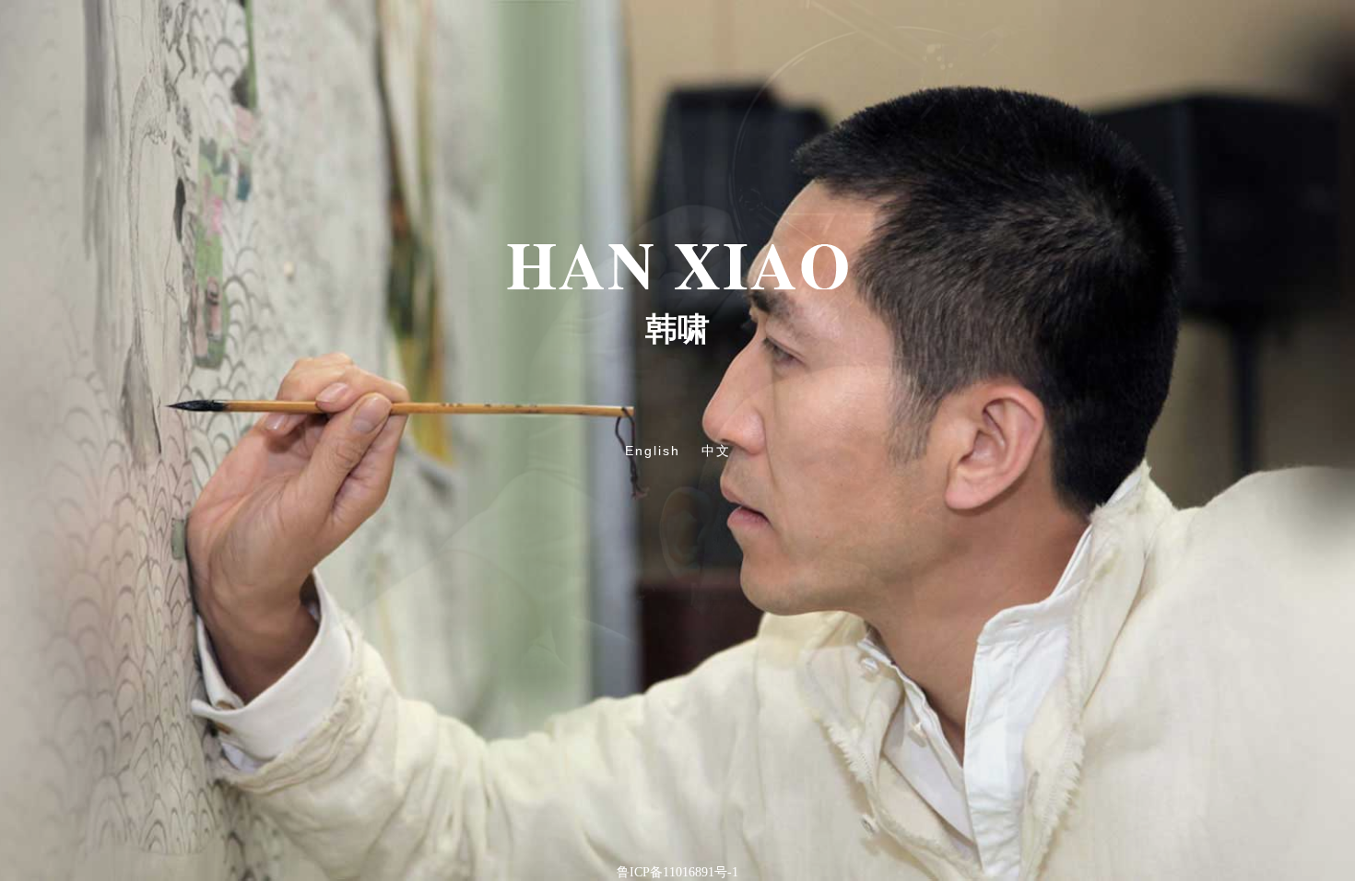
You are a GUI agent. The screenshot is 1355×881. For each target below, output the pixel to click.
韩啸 (677, 329)
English (652, 450)
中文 (716, 451)
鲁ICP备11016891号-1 (677, 872)
